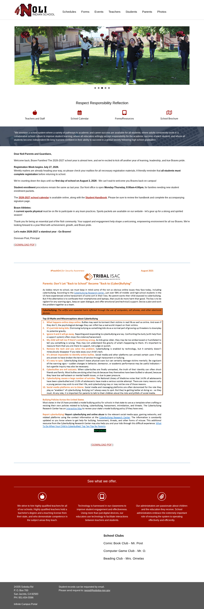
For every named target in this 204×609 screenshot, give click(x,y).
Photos (161, 11)
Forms (85, 11)
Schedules (69, 11)
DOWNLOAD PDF (25, 245)
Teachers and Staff (35, 118)
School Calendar (80, 118)
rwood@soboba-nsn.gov (97, 590)
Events (99, 11)
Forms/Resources (124, 118)
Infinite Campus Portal (25, 604)
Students (131, 11)
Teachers (115, 11)
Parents (147, 11)
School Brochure (169, 118)
